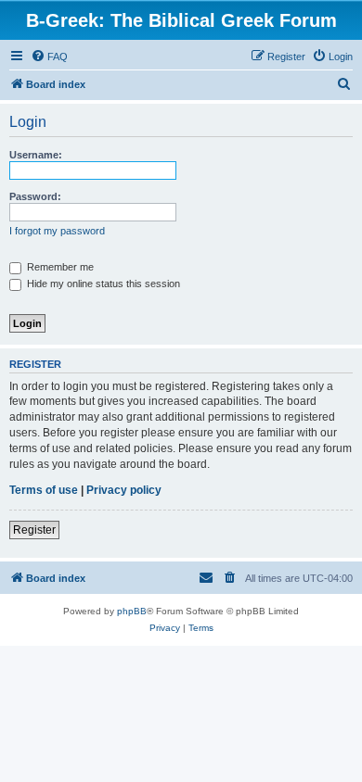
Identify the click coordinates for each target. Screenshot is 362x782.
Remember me (59, 266)
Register (34, 529)
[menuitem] (49, 56)
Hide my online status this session (102, 283)
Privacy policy (124, 490)
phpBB (132, 611)
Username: (35, 154)
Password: (35, 196)
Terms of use (43, 490)
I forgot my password (57, 230)
